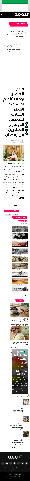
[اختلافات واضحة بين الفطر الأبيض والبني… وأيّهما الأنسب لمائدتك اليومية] (26, 402)
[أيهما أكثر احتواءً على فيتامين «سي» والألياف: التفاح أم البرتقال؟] (26, 434)
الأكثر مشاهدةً (23, 221)
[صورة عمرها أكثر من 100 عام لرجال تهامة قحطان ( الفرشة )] (20, 229)
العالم (22, 25)
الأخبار (17, 23)
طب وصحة (26, 318)
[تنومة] (15, 457)
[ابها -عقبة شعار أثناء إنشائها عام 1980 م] (20, 244)
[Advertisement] (15, 71)
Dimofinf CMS (16, 474)
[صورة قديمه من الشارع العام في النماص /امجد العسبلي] (20, 281)
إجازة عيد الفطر (8, 214)
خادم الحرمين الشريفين (15, 214)
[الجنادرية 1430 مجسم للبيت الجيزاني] (20, 266)
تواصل (19, 469)
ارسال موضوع (12, 469)
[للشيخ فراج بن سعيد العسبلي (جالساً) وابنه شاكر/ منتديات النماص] (20, 236)
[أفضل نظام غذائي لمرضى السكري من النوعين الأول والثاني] (26, 419)
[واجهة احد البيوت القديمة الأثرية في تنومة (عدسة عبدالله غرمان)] (20, 259)
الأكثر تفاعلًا (23, 223)
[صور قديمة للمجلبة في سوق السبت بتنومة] (20, 288)
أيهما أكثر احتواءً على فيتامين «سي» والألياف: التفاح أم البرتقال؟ (17, 442)
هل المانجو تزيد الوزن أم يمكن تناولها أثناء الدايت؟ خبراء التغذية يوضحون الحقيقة (20, 359)
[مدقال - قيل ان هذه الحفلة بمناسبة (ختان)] (20, 251)
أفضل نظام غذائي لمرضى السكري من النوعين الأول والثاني (16, 427)
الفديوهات (12, 467)
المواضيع (18, 467)
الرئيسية (23, 23)
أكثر (17, 223)
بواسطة (14, 141)
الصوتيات (6, 467)
